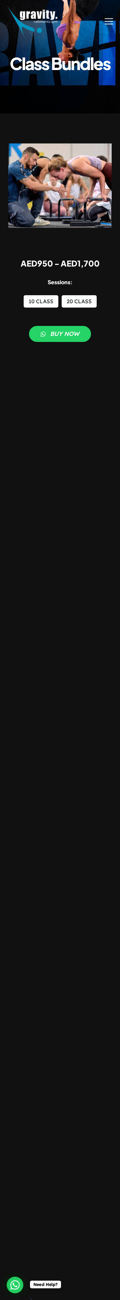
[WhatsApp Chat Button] (15, 1285)
